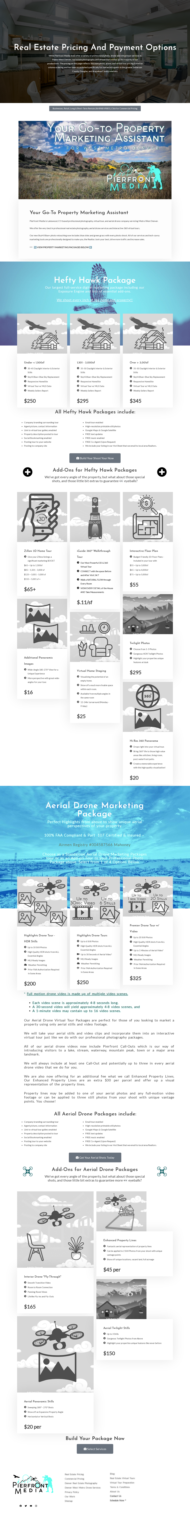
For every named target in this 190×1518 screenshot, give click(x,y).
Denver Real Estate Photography (81, 1483)
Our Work (70, 1496)
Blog (112, 1473)
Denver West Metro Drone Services (83, 1487)
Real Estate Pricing (74, 1474)
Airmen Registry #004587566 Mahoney (95, 845)
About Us (115, 1491)
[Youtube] (31, 1506)
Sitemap (69, 1500)
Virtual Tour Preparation (122, 1482)
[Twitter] (26, 1506)
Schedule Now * (118, 1500)
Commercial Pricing (74, 1478)
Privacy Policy (72, 1492)
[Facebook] (20, 1506)
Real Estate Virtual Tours (122, 1478)
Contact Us (115, 1495)
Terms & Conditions (120, 1487)
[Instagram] (36, 1506)
